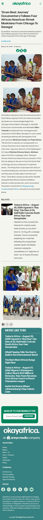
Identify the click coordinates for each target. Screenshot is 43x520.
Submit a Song (8, 477)
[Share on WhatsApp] (25, 50)
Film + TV (6, 452)
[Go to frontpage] (21, 3)
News (5, 447)
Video (5, 457)
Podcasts (6, 460)
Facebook (5, 189)
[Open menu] (2, 4)
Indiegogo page (27, 186)
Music (5, 450)
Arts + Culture (8, 455)
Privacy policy (8, 474)
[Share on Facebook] (17, 50)
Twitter (16, 189)
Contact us (7, 472)
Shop (5, 462)
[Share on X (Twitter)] (21, 50)
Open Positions (9, 479)
